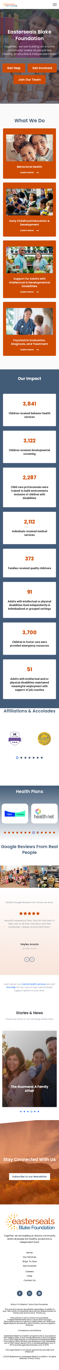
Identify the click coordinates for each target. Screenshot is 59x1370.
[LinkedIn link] (39, 1293)
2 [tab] (21, 758)
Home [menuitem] (29, 1252)
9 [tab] (38, 832)
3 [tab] (25, 758)
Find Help (11, 987)
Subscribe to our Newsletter (29, 1176)
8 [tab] (33, 832)
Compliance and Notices (29, 1330)
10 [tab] (42, 832)
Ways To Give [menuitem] (29, 1261)
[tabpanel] (14, 739)
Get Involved (42, 68)
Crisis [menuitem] (29, 1275)
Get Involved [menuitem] (29, 1265)
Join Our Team (29, 79)
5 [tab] (33, 758)
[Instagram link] (29, 1293)
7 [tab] (42, 758)
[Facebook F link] (20, 1293)
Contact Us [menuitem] (30, 1280)
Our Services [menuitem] (29, 1257)
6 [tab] (38, 758)
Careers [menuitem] (29, 1271)
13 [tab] (54, 832)
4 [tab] (29, 758)
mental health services (33, 984)
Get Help (14, 68)
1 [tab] (17, 758)
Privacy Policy (34, 1358)
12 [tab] (50, 832)
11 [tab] (46, 832)
